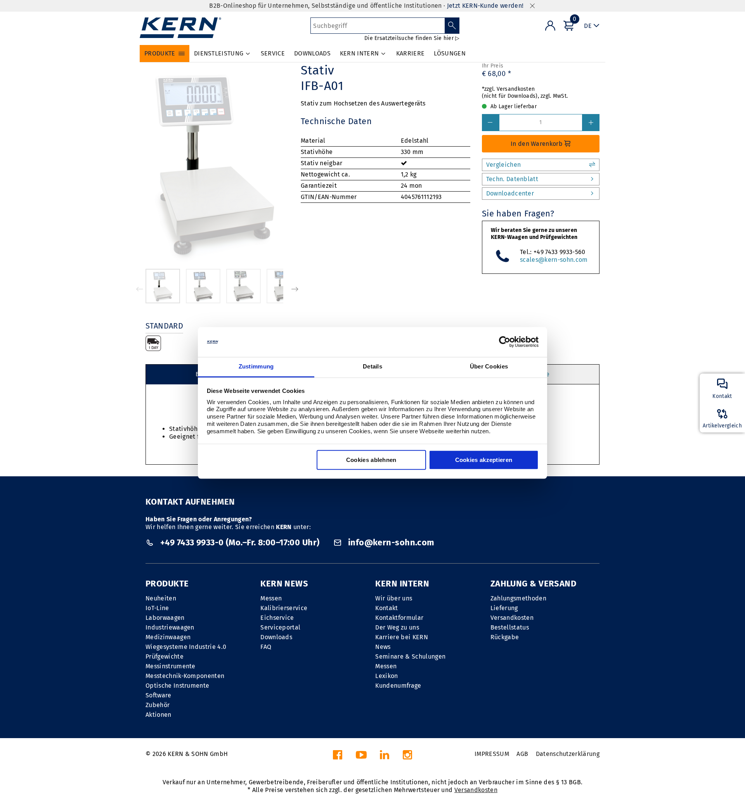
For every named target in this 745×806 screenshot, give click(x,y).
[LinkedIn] (384, 757)
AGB (522, 754)
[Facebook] (337, 757)
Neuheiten (161, 598)
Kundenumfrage (398, 685)
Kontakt (386, 608)
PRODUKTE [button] (159, 53)
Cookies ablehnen (371, 460)
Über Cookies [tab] (489, 366)
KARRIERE (410, 53)
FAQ (265, 646)
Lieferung (504, 608)
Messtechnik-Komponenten (185, 676)
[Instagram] (407, 757)
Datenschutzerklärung (567, 754)
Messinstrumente (171, 666)
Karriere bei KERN (401, 637)
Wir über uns (393, 598)
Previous (140, 289)
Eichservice (277, 617)
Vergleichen (503, 164)
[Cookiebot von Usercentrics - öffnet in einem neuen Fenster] (505, 342)
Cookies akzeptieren (484, 460)
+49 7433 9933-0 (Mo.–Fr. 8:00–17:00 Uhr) (239, 542)
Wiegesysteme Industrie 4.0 (186, 646)
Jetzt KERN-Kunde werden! (485, 5)
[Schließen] (532, 6)
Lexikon (386, 676)
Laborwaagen (165, 617)
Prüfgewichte (165, 656)
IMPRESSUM (492, 754)
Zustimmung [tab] (256, 366)
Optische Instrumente (177, 685)
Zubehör (158, 705)
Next (295, 289)
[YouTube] (361, 757)
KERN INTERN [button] (359, 53)
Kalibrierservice (283, 608)
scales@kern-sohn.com (553, 259)
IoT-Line (157, 608)
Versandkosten (512, 617)
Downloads (276, 637)
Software (159, 695)
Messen (271, 598)
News (382, 646)
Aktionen (159, 714)
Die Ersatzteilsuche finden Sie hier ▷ (411, 38)
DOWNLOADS (312, 53)
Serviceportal (280, 627)
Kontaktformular (399, 617)
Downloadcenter (510, 193)
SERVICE (273, 53)
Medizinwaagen (168, 637)
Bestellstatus (509, 627)
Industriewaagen (170, 627)
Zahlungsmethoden (518, 598)
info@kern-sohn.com (390, 542)
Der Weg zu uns (397, 627)
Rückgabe (504, 637)
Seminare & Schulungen (410, 656)
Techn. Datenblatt (512, 179)
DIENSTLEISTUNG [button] (218, 53)
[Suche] (452, 25)
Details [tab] (372, 366)
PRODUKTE (167, 583)
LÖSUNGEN (450, 53)
